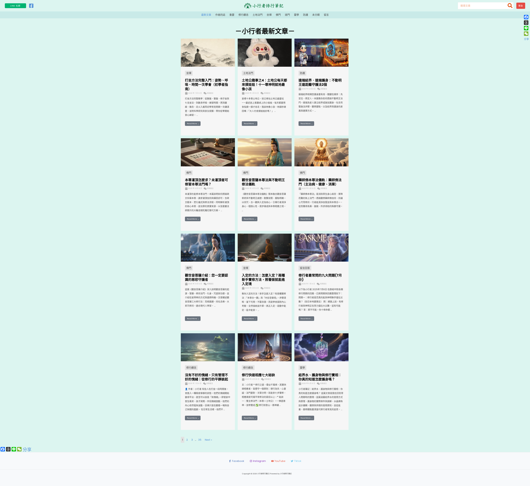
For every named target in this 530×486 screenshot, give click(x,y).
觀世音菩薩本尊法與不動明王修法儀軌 (263, 182)
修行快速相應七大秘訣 (258, 375)
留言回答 (305, 268)
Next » (208, 439)
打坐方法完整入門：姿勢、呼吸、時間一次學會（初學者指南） (206, 84)
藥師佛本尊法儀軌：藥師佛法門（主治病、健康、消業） (320, 182)
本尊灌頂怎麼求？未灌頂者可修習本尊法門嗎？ (206, 182)
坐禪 (269, 15)
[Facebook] (31, 5)
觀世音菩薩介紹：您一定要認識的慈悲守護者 (206, 277)
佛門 (278, 15)
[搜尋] (510, 5)
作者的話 (220, 15)
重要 (231, 15)
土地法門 (258, 15)
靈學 (296, 15)
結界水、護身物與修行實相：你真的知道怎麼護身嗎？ (320, 377)
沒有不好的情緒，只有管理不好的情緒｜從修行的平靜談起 (206, 377)
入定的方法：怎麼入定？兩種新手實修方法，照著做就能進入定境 (263, 279)
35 (199, 439)
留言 (326, 15)
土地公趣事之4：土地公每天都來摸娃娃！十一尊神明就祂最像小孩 (264, 84)
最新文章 (206, 15)
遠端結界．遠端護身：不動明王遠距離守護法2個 (320, 82)
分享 (27, 449)
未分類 (316, 15)
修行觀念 (243, 15)
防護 (305, 15)
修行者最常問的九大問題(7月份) (320, 277)
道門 (287, 15)
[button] (15, 5)
